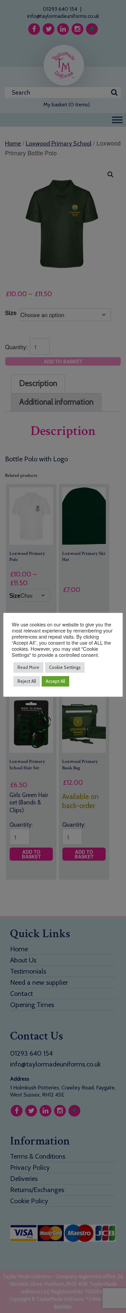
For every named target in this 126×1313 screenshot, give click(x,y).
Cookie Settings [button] (65, 667)
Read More (28, 667)
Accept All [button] (55, 681)
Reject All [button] (26, 681)
